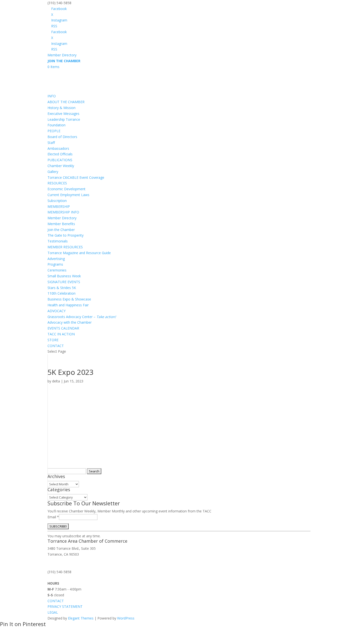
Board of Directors (62, 136)
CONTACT (55, 345)
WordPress (125, 618)
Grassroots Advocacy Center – (81, 316)
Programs (55, 264)
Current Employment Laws (68, 194)
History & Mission (61, 107)
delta (56, 381)
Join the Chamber (61, 229)
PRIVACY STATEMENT (65, 606)
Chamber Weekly (60, 165)
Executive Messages (63, 113)
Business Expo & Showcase (69, 299)
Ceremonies (56, 270)
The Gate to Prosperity (65, 235)
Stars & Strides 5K (61, 287)
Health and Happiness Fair (68, 305)
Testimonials (57, 241)
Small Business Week (64, 276)
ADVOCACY (56, 311)
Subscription (57, 200)
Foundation (56, 125)
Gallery (52, 171)
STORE (52, 340)
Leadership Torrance (63, 119)
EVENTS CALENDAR (63, 328)
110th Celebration (61, 293)
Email (53, 517)
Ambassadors (58, 148)
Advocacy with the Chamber (69, 322)
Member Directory (61, 55)
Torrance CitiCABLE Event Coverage (75, 177)
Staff (51, 142)
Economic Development (66, 189)
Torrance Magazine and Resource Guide (79, 252)
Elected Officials (60, 154)
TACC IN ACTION (61, 334)
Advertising (56, 258)
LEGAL (52, 612)
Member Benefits (61, 223)
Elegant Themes (81, 618)
